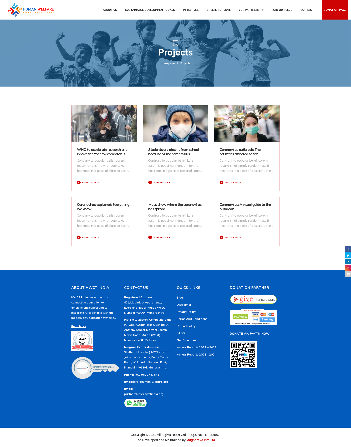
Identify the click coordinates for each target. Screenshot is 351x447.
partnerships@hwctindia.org (143, 394)
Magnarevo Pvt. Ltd (200, 440)
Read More (78, 326)
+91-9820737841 (146, 374)
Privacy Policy (186, 312)
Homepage (168, 63)
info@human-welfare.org (150, 381)
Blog (180, 297)
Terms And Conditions (192, 319)
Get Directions (186, 340)
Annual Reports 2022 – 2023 (197, 347)
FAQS (181, 333)
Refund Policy (186, 326)
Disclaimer (184, 304)
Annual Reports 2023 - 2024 (196, 354)
